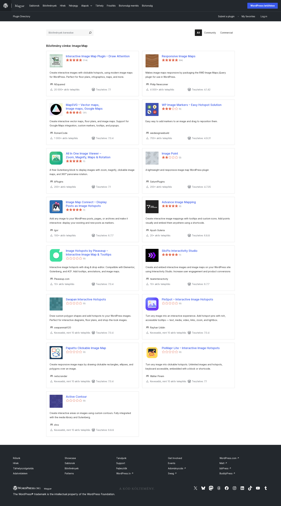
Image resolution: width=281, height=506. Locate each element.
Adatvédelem (20, 473)
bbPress (225, 468)
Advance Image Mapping (179, 202)
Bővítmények (72, 468)
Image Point (170, 153)
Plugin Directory (21, 16)
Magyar (48, 488)
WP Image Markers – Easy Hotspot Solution (191, 105)
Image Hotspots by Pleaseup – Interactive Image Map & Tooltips (88, 252)
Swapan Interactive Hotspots (86, 299)
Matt (223, 463)
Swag (172, 473)
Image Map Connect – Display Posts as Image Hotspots (86, 204)
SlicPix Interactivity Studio (179, 250)
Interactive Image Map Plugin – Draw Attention (98, 56)
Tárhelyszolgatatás (23, 468)
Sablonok (70, 463)
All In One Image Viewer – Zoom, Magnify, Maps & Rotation (88, 155)
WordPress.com (229, 458)
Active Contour (76, 396)
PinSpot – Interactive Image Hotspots (187, 299)
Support (120, 463)
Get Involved (175, 458)
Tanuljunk (121, 458)
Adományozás (177, 468)
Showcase (70, 458)
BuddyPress (227, 473)
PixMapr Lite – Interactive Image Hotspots (191, 348)
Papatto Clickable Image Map (86, 348)
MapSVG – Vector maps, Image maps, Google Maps (84, 106)
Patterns (69, 473)
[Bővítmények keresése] (90, 32)
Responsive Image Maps (178, 56)
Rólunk (16, 458)
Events (171, 463)
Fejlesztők (121, 468)
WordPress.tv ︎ (125, 473)
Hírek (16, 463)
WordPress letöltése (262, 5)
